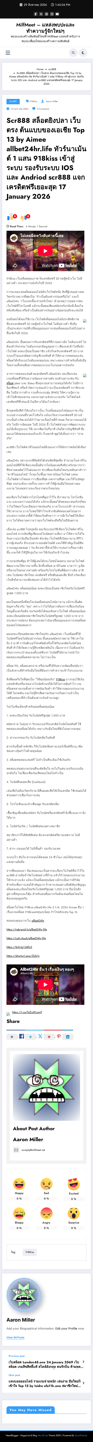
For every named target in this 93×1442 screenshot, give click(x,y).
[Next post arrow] (83, 1383)
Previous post (17, 1355)
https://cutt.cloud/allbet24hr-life (26, 938)
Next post (14, 1375)
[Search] (73, 52)
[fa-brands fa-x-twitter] (41, 14)
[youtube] (57, 14)
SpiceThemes (81, 1435)
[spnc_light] (83, 52)
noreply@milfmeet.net (33, 1150)
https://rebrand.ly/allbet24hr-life (26, 929)
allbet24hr (38, 921)
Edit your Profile (66, 1328)
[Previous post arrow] (83, 1361)
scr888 (13, 101)
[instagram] (52, 14)
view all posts (15, 1337)
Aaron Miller (52, 101)
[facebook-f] (36, 14)
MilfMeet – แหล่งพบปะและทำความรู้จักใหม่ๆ (45, 27)
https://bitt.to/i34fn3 (19, 947)
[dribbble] (46, 14)
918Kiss (33, 101)
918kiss (60, 679)
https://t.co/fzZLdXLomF (27, 1012)
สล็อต (10, 383)
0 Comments (43, 109)
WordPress (43, 1435)
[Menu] (8, 52)
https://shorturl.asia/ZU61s (22, 956)
